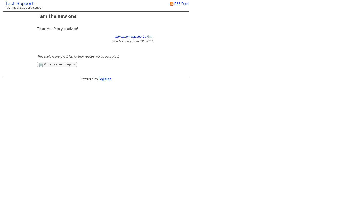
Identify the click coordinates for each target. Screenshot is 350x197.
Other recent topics (59, 64)
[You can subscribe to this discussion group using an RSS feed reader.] (172, 4)
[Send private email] (150, 36)
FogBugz (105, 79)
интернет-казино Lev (131, 36)
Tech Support (19, 4)
